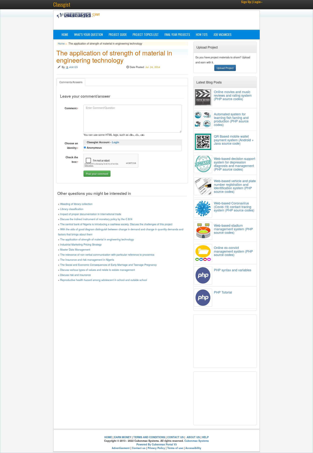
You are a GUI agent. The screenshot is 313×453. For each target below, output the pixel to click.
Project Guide (118, 34)
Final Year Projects (177, 34)
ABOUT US (193, 437)
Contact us (138, 448)
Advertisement (121, 448)
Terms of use (175, 448)
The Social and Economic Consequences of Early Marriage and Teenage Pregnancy (108, 265)
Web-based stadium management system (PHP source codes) (233, 229)
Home (65, 34)
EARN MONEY (122, 437)
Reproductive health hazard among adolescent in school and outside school (103, 280)
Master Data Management (75, 249)
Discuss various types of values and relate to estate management (97, 270)
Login (115, 142)
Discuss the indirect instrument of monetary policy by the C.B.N (96, 219)
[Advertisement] (174, 20)
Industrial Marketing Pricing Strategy (81, 244)
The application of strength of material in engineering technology (97, 239)
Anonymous (94, 147)
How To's (202, 34)
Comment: (71, 108)
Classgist (61, 4)
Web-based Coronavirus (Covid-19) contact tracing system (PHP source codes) (234, 207)
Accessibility (193, 448)
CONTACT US (175, 437)
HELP (205, 437)
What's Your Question (88, 34)
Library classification (71, 209)
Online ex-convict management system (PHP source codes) (233, 251)
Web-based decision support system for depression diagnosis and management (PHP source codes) (234, 163)
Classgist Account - (102, 142)
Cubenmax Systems (196, 440)
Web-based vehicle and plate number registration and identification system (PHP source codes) (235, 186)
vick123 (73, 67)
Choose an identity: (71, 145)
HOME (108, 437)
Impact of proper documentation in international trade (90, 214)
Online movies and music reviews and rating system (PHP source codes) (233, 95)
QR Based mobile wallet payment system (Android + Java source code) (234, 140)
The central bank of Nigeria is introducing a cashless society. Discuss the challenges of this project (116, 224)
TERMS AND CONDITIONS (149, 437)
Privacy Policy (156, 448)
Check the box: (72, 159)
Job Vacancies (222, 34)
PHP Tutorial (223, 292)
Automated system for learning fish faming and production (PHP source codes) (231, 119)
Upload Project (225, 68)
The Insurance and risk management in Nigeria (87, 259)
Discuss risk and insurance (75, 275)
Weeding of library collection (76, 204)
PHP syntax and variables (232, 269)
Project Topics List (146, 34)
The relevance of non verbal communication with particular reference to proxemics (107, 254)
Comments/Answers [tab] (70, 82)
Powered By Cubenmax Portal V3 (156, 444)
